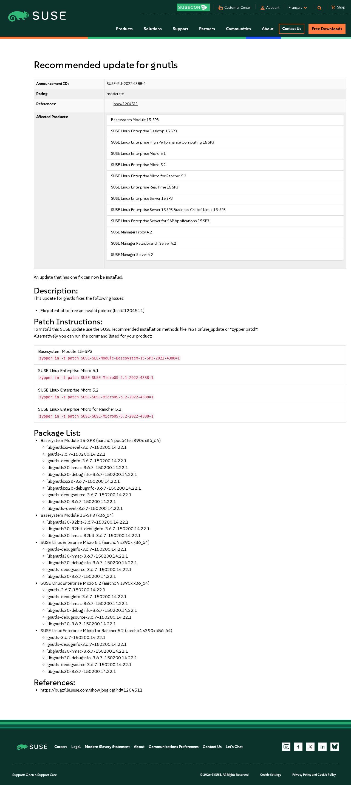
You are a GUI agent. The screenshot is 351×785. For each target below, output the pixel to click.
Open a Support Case (41, 775)
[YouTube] (286, 747)
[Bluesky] (334, 747)
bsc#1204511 (126, 104)
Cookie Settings (270, 775)
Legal (76, 746)
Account (272, 7)
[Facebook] (298, 747)
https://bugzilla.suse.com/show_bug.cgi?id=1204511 (92, 690)
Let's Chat (234, 746)
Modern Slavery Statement (107, 746)
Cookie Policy (327, 775)
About (139, 746)
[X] (310, 747)
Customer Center (237, 7)
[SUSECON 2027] (193, 7)
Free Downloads (327, 28)
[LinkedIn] (322, 747)
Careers (60, 746)
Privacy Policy (301, 775)
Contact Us (291, 28)
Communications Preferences (174, 746)
